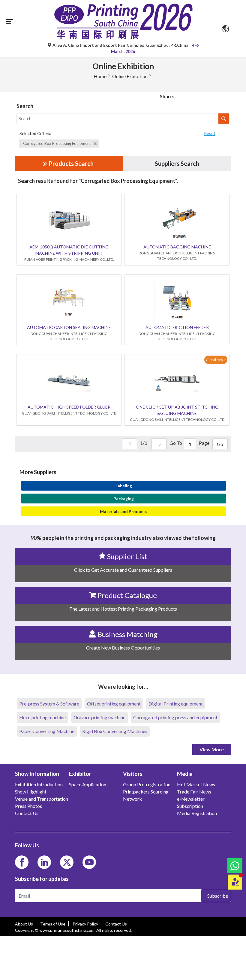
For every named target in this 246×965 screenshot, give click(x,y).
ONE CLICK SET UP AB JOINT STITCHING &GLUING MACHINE (177, 410)
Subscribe (217, 896)
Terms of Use (52, 923)
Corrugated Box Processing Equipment (57, 143)
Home (100, 76)
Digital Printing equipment (175, 703)
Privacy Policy (86, 923)
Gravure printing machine (99, 717)
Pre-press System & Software (49, 703)
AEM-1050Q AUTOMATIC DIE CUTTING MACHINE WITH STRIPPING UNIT (69, 250)
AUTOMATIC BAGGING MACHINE (177, 246)
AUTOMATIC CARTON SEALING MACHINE (69, 327)
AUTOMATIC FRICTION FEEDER (177, 327)
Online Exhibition (130, 76)
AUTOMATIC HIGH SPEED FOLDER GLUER (69, 406)
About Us (24, 923)
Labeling (124, 485)
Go (220, 444)
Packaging (123, 498)
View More (212, 749)
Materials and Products (123, 511)
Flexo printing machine (42, 717)
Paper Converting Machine (46, 731)
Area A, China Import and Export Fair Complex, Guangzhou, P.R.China (120, 45)
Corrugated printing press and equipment (175, 717)
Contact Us (116, 923)
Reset (209, 133)
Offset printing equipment (114, 703)
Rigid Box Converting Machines (114, 731)
